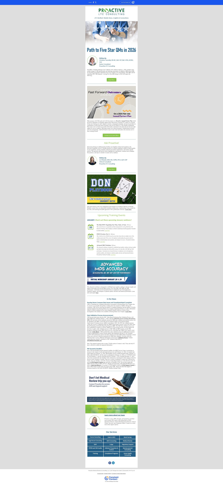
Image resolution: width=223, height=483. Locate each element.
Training (95, 453)
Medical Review (127, 441)
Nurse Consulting (95, 437)
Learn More (107, 230)
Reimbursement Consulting (127, 449)
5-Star (111, 444)
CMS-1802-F (95, 332)
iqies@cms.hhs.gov (96, 365)
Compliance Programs (111, 453)
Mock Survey (128, 437)
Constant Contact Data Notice (119, 473)
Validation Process (123, 338)
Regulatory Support (127, 444)
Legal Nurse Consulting (95, 441)
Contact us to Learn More (111, 135)
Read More (111, 79)
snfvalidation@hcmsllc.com (94, 340)
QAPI (95, 444)
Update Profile (107, 473)
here (97, 293)
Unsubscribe (100, 473)
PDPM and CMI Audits (95, 448)
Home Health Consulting (128, 454)
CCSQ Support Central (96, 362)
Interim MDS (111, 437)
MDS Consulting (111, 441)
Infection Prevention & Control (111, 449)
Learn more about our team (115, 415)
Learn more (128, 209)
